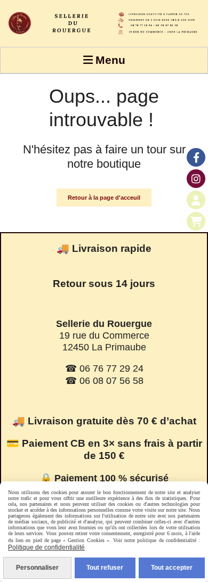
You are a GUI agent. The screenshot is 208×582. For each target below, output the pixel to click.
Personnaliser (37, 567)
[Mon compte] (196, 200)
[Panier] (196, 221)
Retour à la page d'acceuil (104, 197)
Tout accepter (172, 567)
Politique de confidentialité (46, 547)
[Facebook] (196, 157)
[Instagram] (196, 178)
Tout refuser (104, 567)
